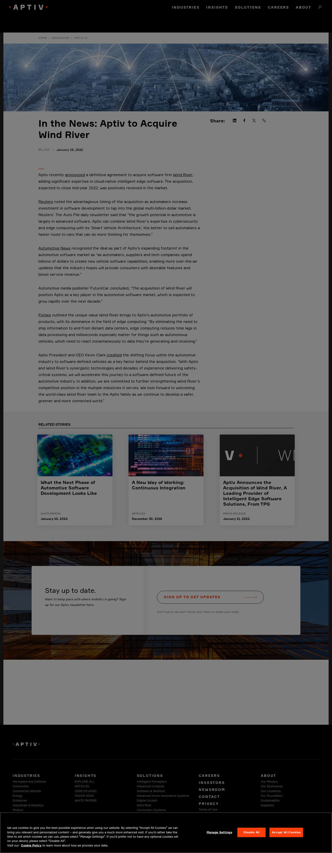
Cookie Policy (31, 845)
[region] (166, 832)
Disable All (251, 832)
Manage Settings (219, 832)
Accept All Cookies (286, 832)
